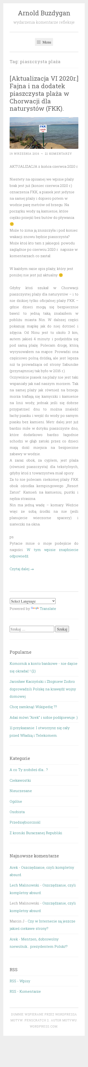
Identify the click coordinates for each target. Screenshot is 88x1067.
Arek (14, 867)
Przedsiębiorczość (25, 822)
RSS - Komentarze (25, 991)
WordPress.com (43, 1026)
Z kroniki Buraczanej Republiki (36, 832)
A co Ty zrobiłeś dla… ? (29, 769)
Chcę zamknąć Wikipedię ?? (33, 706)
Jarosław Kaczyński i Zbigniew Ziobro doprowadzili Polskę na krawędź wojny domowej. (43, 689)
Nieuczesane (21, 790)
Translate (48, 608)
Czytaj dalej (22, 568)
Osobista (17, 811)
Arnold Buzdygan (44, 13)
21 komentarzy (58, 153)
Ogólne (16, 801)
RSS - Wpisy (20, 981)
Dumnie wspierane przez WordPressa (44, 1014)
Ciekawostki (20, 780)
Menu (46, 42)
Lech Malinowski (24, 885)
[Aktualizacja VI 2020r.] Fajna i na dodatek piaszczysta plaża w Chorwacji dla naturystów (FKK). (44, 93)
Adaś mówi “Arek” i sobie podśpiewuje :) (44, 717)
